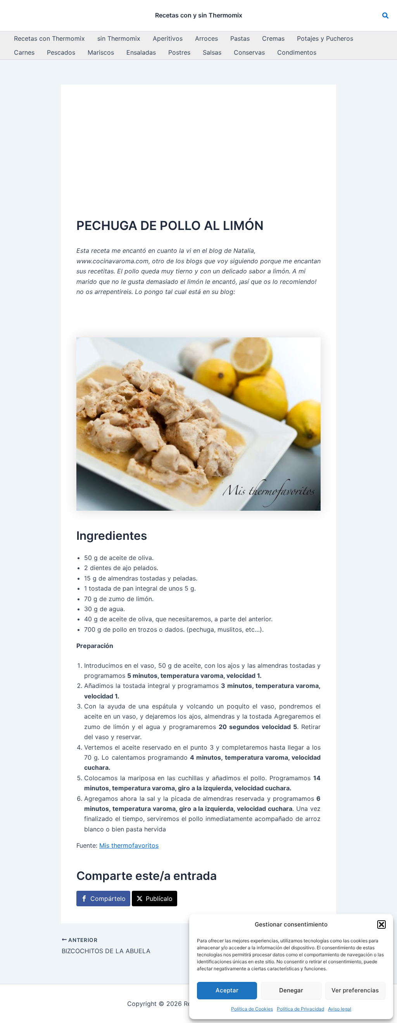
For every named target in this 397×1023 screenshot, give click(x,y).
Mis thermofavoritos (129, 845)
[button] (381, 924)
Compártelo (108, 898)
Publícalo (159, 898)
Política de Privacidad (300, 1009)
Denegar (291, 990)
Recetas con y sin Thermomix (198, 15)
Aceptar (227, 990)
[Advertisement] (198, 158)
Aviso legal (339, 1009)
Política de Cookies (252, 1009)
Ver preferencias (355, 990)
